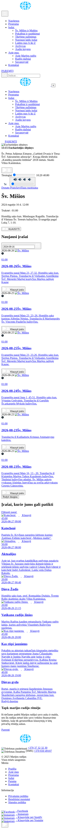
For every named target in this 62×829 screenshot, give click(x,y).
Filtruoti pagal (9, 512)
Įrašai (11, 27)
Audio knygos (23, 49)
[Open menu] (4, 14)
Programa (13, 23)
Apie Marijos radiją (25, 55)
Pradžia (12, 768)
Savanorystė (21, 61)
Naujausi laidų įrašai (26, 39)
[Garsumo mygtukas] (22, 181)
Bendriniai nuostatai (19, 799)
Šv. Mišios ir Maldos (26, 30)
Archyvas (20, 46)
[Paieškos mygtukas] (4, 75)
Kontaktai (13, 65)
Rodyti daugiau (10, 497)
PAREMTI (7, 70)
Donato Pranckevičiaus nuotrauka (19, 187)
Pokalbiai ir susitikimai (27, 33)
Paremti (5, 729)
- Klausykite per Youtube (29, 820)
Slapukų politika (17, 802)
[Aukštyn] (4, 825)
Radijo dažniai (23, 58)
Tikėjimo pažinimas (25, 36)
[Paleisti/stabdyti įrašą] (6, 170)
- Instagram (22, 814)
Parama (12, 781)
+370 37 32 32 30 (37, 747)
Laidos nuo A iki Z (25, 42)
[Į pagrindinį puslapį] (26, 85)
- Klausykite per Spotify (29, 817)
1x (5, 184)
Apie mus (13, 52)
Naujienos (13, 20)
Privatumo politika (18, 796)
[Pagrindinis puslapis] (26, 9)
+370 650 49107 (43, 750)
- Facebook (21, 810)
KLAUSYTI (14, 229)
